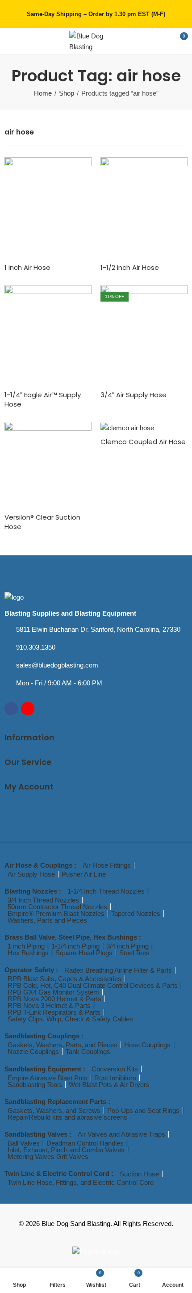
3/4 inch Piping (127, 946)
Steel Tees (134, 953)
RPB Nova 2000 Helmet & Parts (54, 999)
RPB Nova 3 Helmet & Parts (49, 1005)
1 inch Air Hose (27, 267)
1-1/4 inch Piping (75, 946)
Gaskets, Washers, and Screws (54, 1110)
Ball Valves (24, 1143)
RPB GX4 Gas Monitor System (53, 992)
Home (43, 93)
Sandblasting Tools (35, 1084)
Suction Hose (139, 1174)
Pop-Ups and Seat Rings (143, 1110)
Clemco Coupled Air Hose (143, 441)
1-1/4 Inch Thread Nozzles (106, 891)
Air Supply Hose (31, 874)
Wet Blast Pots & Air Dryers (109, 1084)
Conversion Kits (115, 1069)
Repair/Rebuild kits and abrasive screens (67, 1117)
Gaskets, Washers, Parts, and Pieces (62, 1045)
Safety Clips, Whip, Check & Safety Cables (70, 1019)
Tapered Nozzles (135, 913)
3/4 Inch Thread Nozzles (43, 900)
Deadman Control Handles (85, 1143)
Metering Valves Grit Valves (48, 1156)
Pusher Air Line (84, 874)
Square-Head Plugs (84, 953)
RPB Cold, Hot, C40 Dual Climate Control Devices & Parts (93, 985)
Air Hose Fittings (107, 865)
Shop (66, 93)
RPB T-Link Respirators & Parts (54, 1012)
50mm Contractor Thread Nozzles (57, 907)
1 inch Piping (26, 946)
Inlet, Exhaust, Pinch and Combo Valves (66, 1150)
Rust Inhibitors (115, 1078)
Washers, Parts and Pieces (47, 920)
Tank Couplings (88, 1051)
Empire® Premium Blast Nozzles (56, 913)
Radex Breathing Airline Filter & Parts (118, 970)
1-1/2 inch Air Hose (129, 267)
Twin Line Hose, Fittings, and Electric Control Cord (81, 1182)
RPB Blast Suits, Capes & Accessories (64, 978)
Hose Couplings (147, 1045)
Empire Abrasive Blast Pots (48, 1078)
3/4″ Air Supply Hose (133, 394)
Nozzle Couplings (33, 1051)
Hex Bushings (28, 953)
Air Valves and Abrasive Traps (121, 1134)
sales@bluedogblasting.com (57, 665)
